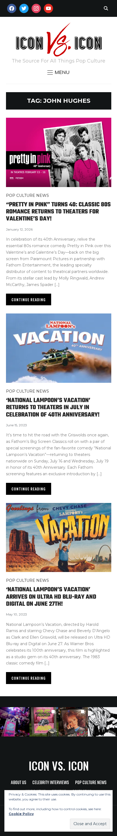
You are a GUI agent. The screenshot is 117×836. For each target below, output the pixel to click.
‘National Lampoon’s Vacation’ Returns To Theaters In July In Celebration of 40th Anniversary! (53, 407)
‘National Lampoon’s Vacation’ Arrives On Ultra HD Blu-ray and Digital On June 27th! (51, 597)
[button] (58, 72)
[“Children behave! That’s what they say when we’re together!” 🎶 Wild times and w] (73, 721)
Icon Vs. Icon (59, 765)
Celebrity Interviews (50, 783)
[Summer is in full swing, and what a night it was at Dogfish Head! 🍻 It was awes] (44, 721)
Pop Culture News (27, 195)
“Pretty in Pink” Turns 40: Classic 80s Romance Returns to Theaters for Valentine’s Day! (58, 212)
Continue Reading (28, 299)
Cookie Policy (21, 814)
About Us (18, 783)
